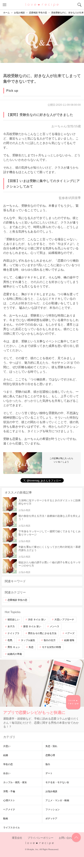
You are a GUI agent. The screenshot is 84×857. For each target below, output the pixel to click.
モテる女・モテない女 (57, 782)
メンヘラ (54, 626)
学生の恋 (8, 764)
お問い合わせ (66, 837)
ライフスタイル (11, 827)
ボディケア (51, 818)
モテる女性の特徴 (51, 647)
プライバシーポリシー (40, 837)
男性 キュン (14, 647)
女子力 (11, 626)
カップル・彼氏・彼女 (15, 782)
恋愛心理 (50, 755)
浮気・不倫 (9, 791)
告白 (47, 764)
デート (49, 773)
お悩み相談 (51, 791)
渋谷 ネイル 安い (37, 619)
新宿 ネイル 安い (32, 626)
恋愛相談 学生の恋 (17, 600)
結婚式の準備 (15, 654)
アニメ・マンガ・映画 (57, 800)
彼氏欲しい (13, 619)
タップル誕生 (28, 640)
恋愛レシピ (42, 4)
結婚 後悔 (69, 640)
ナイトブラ (13, 633)
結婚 (5, 755)
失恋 (31, 647)
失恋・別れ (51, 746)
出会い (6, 773)
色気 (10, 640)
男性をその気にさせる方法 (42, 633)
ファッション (52, 809)
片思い (6, 746)
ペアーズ (70, 633)
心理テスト (9, 800)
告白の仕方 (50, 640)
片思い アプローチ (64, 619)
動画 (5, 818)
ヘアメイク (9, 809)
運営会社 (17, 837)
